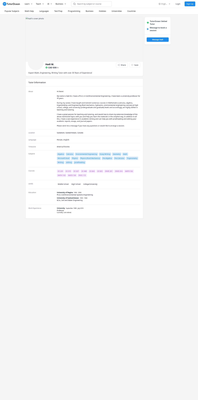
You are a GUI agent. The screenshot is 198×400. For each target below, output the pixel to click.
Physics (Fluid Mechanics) (90, 158)
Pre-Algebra (107, 158)
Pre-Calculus (119, 158)
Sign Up (190, 4)
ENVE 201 (108, 171)
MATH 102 (129, 171)
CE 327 (76, 171)
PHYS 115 (82, 175)
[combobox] (93, 3)
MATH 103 (61, 175)
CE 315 (68, 171)
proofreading (79, 162)
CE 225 (60, 171)
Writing (60, 162)
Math (125, 154)
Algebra (61, 154)
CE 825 (99, 171)
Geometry (116, 154)
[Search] (74, 4)
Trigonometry (132, 158)
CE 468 (84, 171)
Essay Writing (105, 154)
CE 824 (92, 171)
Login (178, 4)
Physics (75, 158)
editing (69, 162)
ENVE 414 (118, 171)
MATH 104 (72, 175)
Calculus (70, 154)
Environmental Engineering (86, 154)
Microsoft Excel (63, 158)
